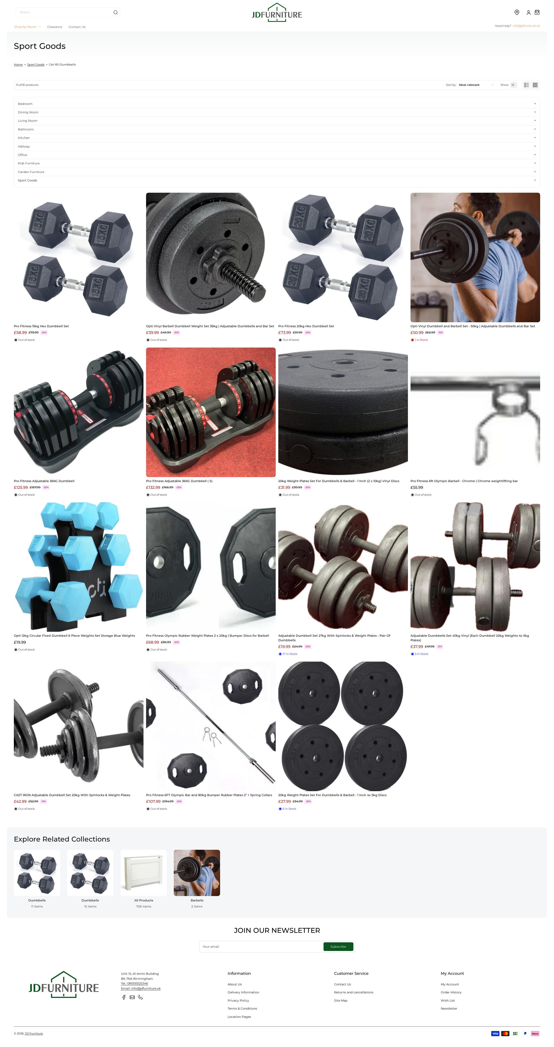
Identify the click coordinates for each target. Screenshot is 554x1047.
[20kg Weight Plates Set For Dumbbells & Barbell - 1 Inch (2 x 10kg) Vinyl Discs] (343, 412)
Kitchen (24, 138)
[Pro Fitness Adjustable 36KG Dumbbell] (78, 412)
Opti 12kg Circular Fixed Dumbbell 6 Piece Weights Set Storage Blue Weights (74, 636)
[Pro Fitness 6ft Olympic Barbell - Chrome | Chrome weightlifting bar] (475, 412)
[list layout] (526, 85)
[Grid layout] (535, 85)
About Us (235, 984)
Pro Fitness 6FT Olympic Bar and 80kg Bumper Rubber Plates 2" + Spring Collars (209, 795)
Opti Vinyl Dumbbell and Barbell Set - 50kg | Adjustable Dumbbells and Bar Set (473, 326)
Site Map (340, 1000)
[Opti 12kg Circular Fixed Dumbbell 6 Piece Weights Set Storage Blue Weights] (78, 567)
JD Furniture (34, 1033)
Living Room (27, 121)
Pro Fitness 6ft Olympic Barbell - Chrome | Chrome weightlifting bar (464, 481)
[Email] (132, 997)
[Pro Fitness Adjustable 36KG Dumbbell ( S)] (211, 412)
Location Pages (239, 1017)
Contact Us (342, 984)
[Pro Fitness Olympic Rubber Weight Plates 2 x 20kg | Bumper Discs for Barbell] (211, 567)
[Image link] (37, 880)
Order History (451, 992)
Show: (505, 85)
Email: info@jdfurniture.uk (141, 988)
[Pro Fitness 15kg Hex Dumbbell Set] (78, 257)
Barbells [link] (197, 901)
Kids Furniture (29, 163)
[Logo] (277, 12)
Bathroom (26, 129)
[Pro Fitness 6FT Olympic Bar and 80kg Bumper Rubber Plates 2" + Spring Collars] (211, 726)
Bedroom (25, 104)
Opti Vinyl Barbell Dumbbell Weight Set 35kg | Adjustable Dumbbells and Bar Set (210, 326)
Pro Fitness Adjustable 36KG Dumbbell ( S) (179, 481)
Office (22, 155)
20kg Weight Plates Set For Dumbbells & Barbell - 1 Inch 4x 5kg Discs (332, 795)
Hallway (24, 146)
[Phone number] (140, 997)
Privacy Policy (238, 1000)
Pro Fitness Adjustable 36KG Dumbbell (44, 481)
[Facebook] (124, 997)
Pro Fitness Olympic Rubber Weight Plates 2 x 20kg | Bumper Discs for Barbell (207, 636)
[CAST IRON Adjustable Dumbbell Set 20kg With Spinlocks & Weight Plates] (78, 726)
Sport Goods (35, 64)
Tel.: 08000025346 (134, 983)
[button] (516, 12)
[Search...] (115, 12)
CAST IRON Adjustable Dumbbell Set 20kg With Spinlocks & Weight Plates (72, 795)
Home (18, 64)
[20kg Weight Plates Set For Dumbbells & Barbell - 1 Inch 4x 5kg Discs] (343, 726)
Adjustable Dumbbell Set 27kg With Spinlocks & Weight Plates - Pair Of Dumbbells (334, 638)
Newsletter (449, 1008)
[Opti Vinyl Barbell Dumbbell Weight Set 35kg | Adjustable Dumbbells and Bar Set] (211, 257)
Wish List (448, 1000)
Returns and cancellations (353, 992)
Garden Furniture (31, 172)
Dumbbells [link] (37, 901)
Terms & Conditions (242, 1008)
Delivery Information (243, 992)
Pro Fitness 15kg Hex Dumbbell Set (41, 326)
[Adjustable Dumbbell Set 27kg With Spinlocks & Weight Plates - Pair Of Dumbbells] (343, 567)
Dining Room (28, 112)
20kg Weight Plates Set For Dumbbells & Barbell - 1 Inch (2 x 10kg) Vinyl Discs (338, 481)
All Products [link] (143, 901)
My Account (450, 984)
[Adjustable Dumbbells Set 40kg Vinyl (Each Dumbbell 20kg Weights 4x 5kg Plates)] (475, 567)
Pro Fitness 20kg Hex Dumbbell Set (306, 326)
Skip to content (7, 33)
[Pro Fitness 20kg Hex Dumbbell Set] (343, 257)
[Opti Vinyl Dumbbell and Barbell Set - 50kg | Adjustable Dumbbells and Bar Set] (475, 257)
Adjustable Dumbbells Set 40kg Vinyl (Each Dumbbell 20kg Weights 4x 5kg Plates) (470, 638)
